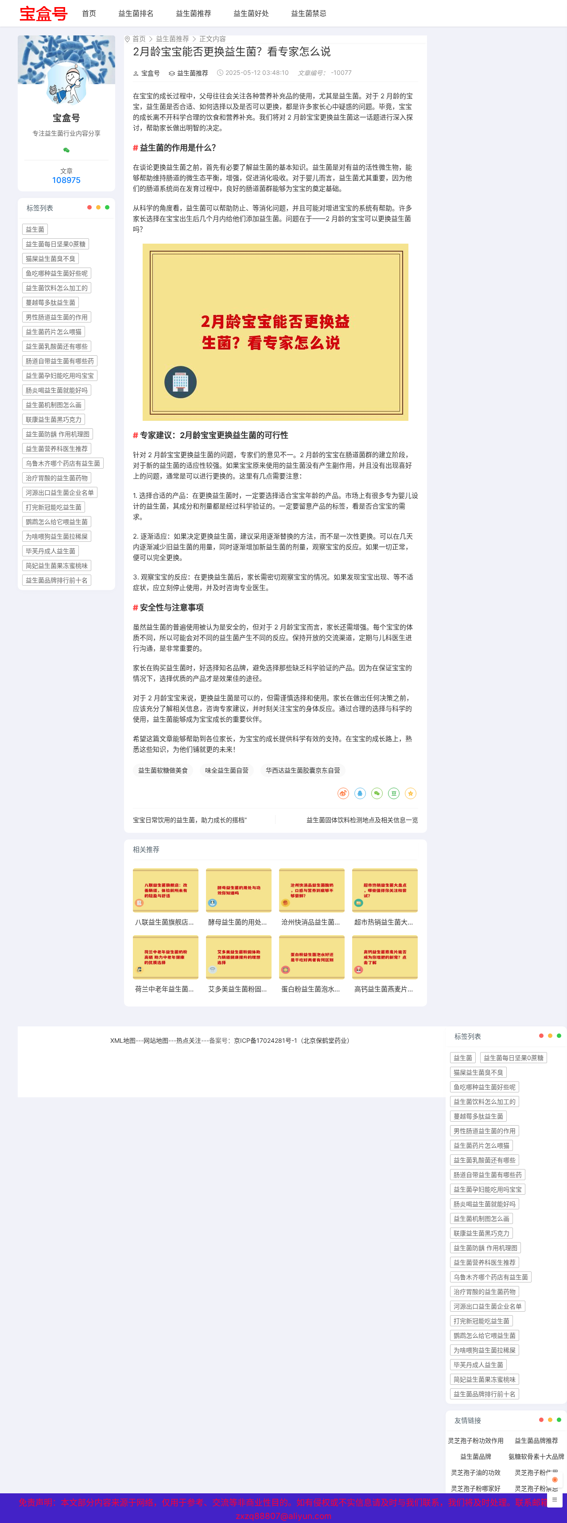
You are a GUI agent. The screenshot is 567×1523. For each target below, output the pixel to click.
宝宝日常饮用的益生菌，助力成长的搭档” (190, 820)
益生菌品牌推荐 (536, 1440)
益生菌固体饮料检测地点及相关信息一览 (362, 820)
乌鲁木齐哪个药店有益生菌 (63, 463)
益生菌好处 (251, 13)
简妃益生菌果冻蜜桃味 (57, 565)
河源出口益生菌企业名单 (60, 492)
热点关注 (188, 1040)
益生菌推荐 (193, 13)
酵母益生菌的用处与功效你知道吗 (258, 922)
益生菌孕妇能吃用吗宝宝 (60, 375)
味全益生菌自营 (227, 770)
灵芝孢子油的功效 (476, 1472)
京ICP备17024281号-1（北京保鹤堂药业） (293, 1040)
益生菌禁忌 (308, 13)
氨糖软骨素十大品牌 (536, 1456)
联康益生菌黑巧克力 (54, 419)
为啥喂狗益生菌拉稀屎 (57, 536)
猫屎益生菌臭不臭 (50, 258)
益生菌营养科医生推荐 (57, 448)
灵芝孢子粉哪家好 (476, 1488)
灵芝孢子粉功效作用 (476, 1440)
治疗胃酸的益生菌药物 (57, 478)
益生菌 (35, 229)
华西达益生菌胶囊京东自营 (303, 770)
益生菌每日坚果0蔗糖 (55, 244)
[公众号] (66, 150)
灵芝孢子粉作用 (536, 1472)
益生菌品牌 (475, 1456)
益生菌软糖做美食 (163, 770)
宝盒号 (150, 73)
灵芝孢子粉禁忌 (536, 1488)
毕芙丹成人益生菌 (50, 551)
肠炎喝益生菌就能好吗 (57, 390)
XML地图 (123, 1040)
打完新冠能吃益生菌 (54, 507)
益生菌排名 (136, 13)
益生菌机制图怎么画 (54, 404)
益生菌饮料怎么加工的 (57, 287)
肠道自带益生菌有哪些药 (60, 361)
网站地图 (156, 1040)
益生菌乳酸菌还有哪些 (57, 346)
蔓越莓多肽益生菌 (50, 302)
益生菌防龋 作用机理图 (57, 434)
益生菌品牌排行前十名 (57, 580)
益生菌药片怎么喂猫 (54, 331)
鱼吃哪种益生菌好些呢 (57, 273)
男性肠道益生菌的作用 (57, 317)
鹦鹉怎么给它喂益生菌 (57, 521)
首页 (89, 13)
